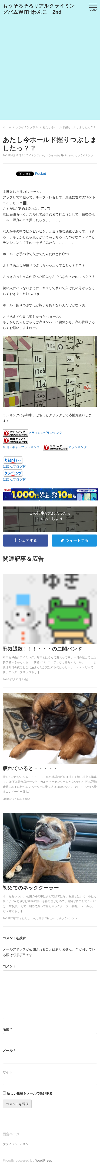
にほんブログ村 (14, 466)
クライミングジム (33, 155)
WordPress (43, 1160)
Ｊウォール (52, 155)
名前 (7, 1029)
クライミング (85, 155)
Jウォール (70, 155)
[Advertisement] (50, 70)
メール (9, 1050)
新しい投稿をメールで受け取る (30, 1093)
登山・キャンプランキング (21, 447)
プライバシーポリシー (17, 1144)
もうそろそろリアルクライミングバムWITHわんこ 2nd (39, 9)
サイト (8, 1072)
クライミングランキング (45, 433)
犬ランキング (77, 447)
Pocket (40, 173)
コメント (9, 966)
